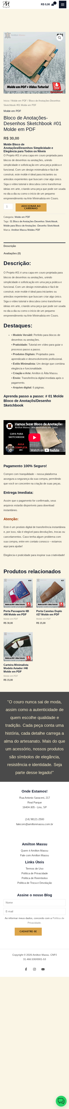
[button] (59, 38)
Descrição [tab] (10, 246)
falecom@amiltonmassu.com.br (34, 824)
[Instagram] (34, 969)
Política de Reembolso (35, 878)
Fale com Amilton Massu (34, 855)
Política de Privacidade (34, 873)
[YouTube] (43, 969)
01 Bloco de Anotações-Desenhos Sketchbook (34, 221)
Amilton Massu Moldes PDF (25, 230)
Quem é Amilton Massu (34, 850)
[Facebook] (26, 969)
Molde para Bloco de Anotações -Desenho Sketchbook (31, 225)
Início (6, 100)
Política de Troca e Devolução (34, 882)
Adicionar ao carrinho (31, 207)
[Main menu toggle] (62, 4)
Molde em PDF (19, 100)
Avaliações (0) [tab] (12, 253)
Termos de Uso (34, 868)
